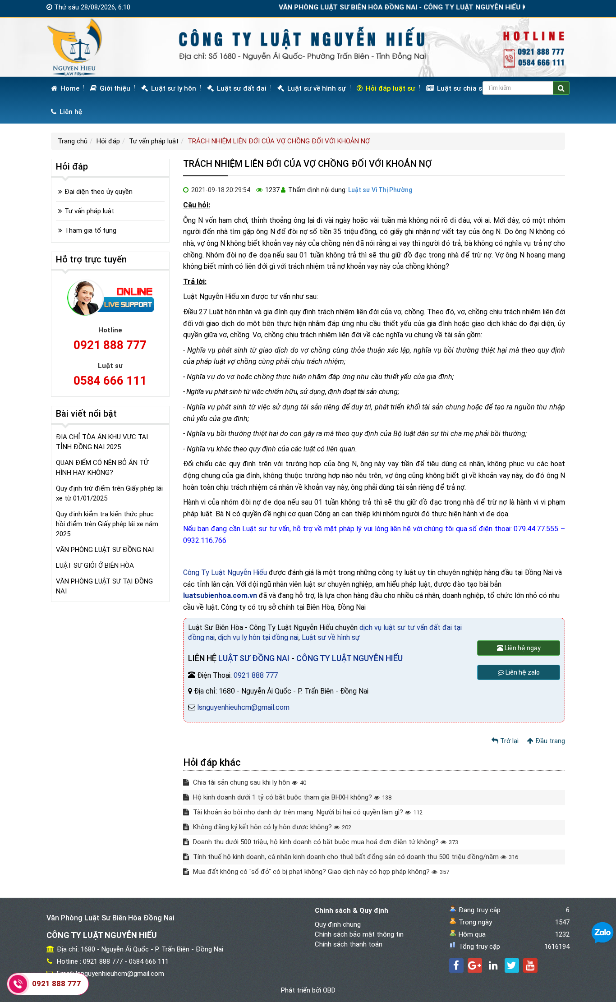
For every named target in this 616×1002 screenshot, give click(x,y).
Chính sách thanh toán (348, 944)
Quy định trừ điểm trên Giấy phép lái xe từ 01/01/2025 (109, 493)
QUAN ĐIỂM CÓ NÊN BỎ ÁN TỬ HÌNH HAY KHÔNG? (102, 468)
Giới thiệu (114, 88)
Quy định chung (338, 924)
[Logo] (308, 47)
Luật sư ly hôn (172, 88)
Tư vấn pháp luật (154, 141)
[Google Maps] (475, 965)
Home (69, 88)
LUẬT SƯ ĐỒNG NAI (254, 658)
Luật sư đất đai (241, 88)
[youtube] (530, 965)
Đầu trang (549, 741)
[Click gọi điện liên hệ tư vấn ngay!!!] (18, 984)
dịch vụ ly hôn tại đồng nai (258, 637)
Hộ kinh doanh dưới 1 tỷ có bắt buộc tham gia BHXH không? (291, 797)
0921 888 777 (256, 675)
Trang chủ (72, 141)
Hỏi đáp (108, 141)
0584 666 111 (110, 380)
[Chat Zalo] (602, 932)
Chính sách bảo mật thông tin (359, 934)
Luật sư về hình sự (315, 88)
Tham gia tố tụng (90, 230)
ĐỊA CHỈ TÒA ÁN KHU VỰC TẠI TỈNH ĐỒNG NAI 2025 (102, 442)
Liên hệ (70, 112)
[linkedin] (493, 965)
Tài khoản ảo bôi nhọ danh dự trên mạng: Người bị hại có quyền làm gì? (307, 812)
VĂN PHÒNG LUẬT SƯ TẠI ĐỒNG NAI (104, 586)
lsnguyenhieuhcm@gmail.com (243, 707)
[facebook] (456, 965)
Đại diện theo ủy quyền (98, 192)
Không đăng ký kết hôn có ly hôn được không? (271, 827)
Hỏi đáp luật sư (389, 88)
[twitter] (512, 965)
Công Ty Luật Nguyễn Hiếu (225, 572)
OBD (329, 990)
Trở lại (508, 741)
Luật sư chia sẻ (460, 88)
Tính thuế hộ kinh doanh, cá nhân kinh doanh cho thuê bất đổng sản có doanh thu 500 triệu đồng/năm (354, 857)
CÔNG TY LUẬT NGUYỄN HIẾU (349, 658)
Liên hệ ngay (522, 648)
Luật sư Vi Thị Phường (380, 189)
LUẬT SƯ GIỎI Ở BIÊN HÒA (95, 565)
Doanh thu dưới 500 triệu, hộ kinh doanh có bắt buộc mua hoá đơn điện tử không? (324, 842)
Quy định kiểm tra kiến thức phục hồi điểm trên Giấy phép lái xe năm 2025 (107, 524)
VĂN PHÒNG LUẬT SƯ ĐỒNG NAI (105, 550)
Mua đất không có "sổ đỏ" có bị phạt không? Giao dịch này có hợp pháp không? (320, 872)
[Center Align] (561, 88)
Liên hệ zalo (522, 672)
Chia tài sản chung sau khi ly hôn (248, 782)
